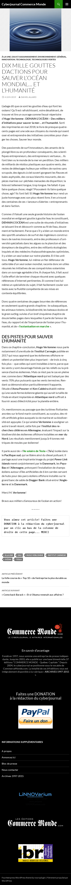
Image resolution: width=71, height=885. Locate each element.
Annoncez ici (9, 757)
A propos (7, 751)
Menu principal (67, 4)
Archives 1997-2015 (13, 776)
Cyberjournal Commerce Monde (24, 4)
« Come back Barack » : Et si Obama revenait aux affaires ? (33, 592)
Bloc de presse (9, 763)
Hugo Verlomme (34, 555)
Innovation (8, 59)
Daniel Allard (28, 97)
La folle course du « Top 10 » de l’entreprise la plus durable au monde (34, 578)
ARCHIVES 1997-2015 (57, 671)
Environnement (47, 56)
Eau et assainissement (24, 56)
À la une (6, 56)
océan (8, 559)
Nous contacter (10, 769)
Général (61, 56)
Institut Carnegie (57, 555)
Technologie (23, 59)
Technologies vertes (44, 59)
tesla (19, 559)
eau (20, 555)
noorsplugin (39, 877)
